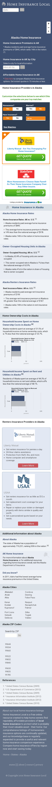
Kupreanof (9, 608)
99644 (8, 644)
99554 (8, 647)
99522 (8, 656)
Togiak (28, 615)
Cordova (29, 592)
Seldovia (8, 618)
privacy (39, 764)
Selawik (8, 615)
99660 (8, 651)
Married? (30, 105)
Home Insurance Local (28, 4)
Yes (7, 109)
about (21, 764)
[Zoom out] (49, 28)
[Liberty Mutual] (26, 141)
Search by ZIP (12, 631)
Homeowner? (8, 105)
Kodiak (8, 605)
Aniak (7, 595)
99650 (8, 668)
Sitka (27, 612)
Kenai (7, 602)
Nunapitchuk (30, 605)
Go (22, 9)
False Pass (30, 597)
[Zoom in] (49, 24)
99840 (8, 663)
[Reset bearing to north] (49, 32)
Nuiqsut (28, 602)
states (12, 764)
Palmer (28, 608)
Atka (7, 597)
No (17, 109)
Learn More (28, 465)
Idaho (12, 577)
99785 (8, 675)
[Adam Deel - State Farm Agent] (26, 174)
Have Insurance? (10, 115)
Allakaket (9, 592)
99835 (8, 671)
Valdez (28, 618)
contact (30, 764)
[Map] (26, 24)
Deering (28, 595)
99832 (8, 659)
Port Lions (9, 612)
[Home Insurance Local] (4, 4)
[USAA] (24, 481)
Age (27, 115)
